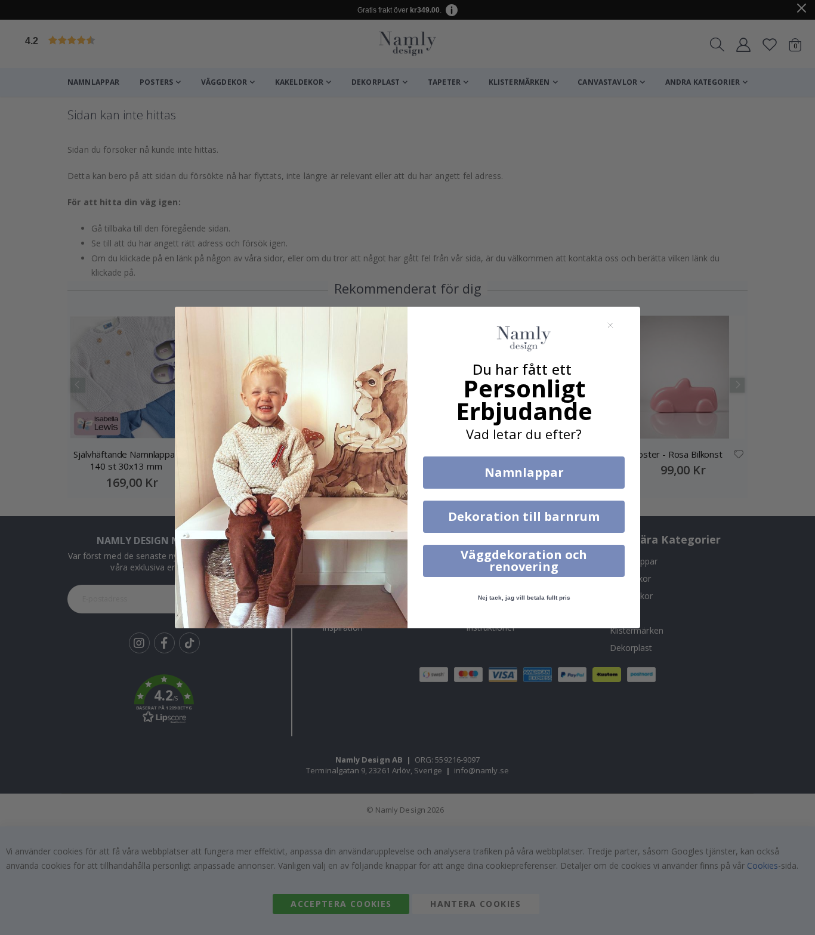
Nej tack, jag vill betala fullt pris (524, 597)
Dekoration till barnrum (524, 516)
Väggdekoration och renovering (524, 561)
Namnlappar (524, 472)
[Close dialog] (610, 325)
